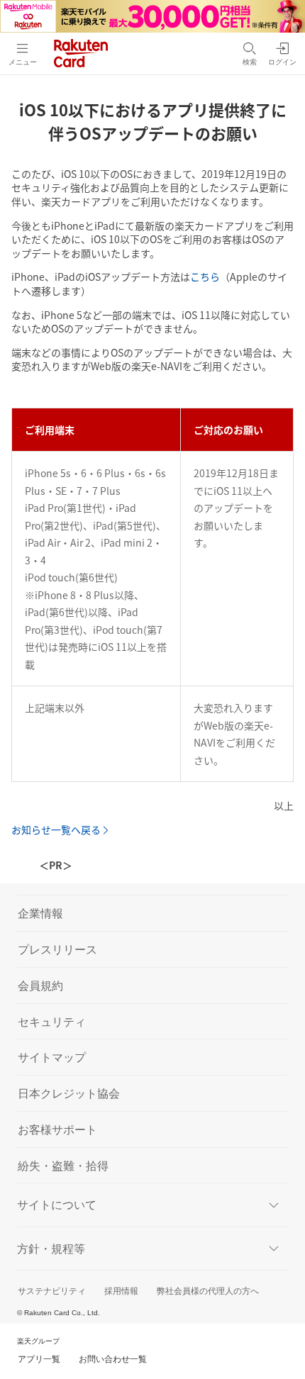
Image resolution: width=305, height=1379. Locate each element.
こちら (205, 276)
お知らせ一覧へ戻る (56, 829)
